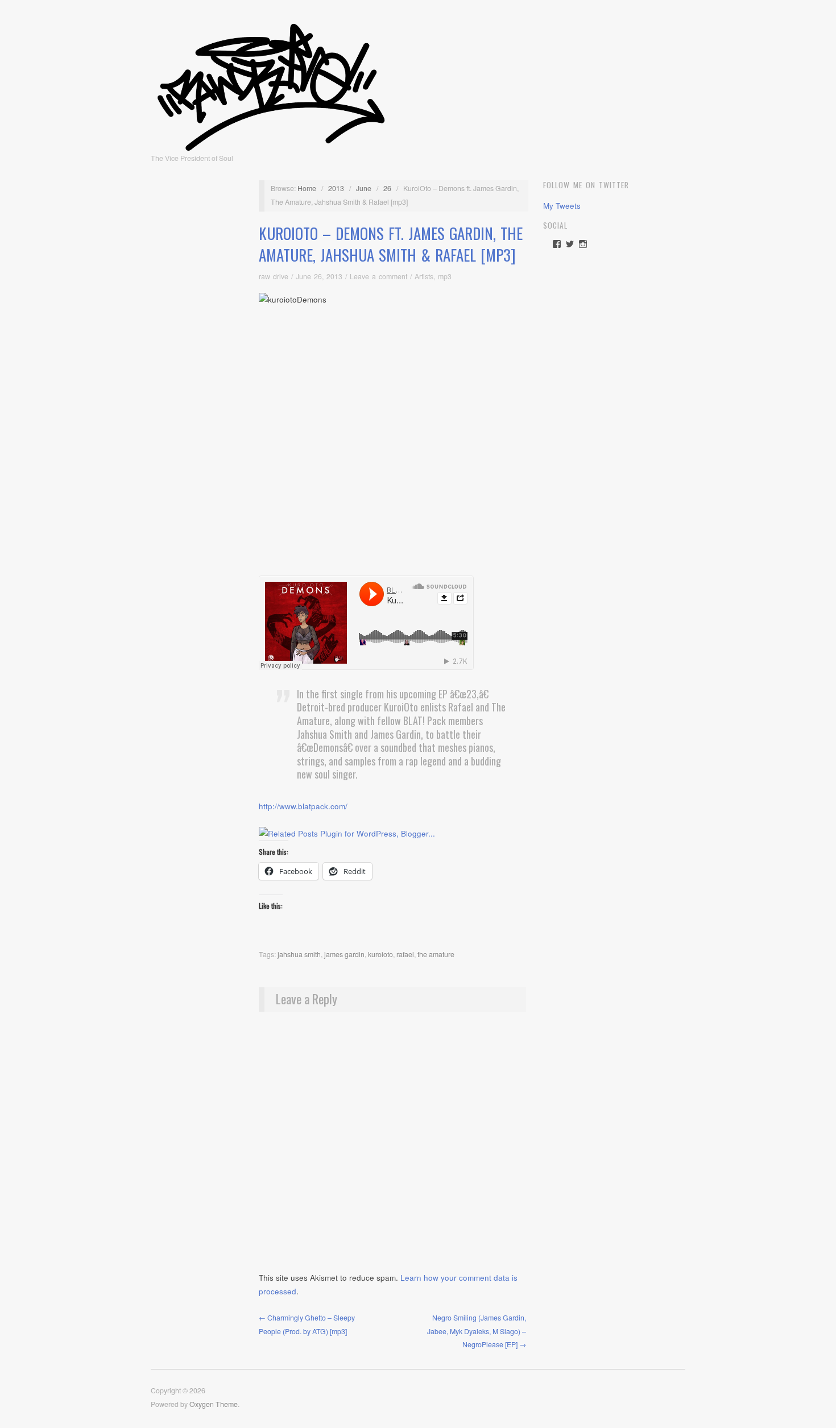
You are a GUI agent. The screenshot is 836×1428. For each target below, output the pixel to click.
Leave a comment (378, 276)
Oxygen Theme (213, 1404)
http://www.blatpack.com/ (303, 806)
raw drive (273, 276)
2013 (336, 188)
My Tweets (562, 205)
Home (306, 188)
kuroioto (380, 954)
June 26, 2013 (319, 276)
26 (387, 188)
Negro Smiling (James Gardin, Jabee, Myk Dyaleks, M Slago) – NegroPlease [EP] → (476, 1331)
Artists (424, 276)
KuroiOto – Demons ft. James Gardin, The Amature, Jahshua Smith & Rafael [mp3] (391, 244)
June (363, 188)
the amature (435, 954)
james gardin (344, 954)
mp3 (445, 276)
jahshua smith (299, 954)
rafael (405, 954)
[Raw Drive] (271, 84)
